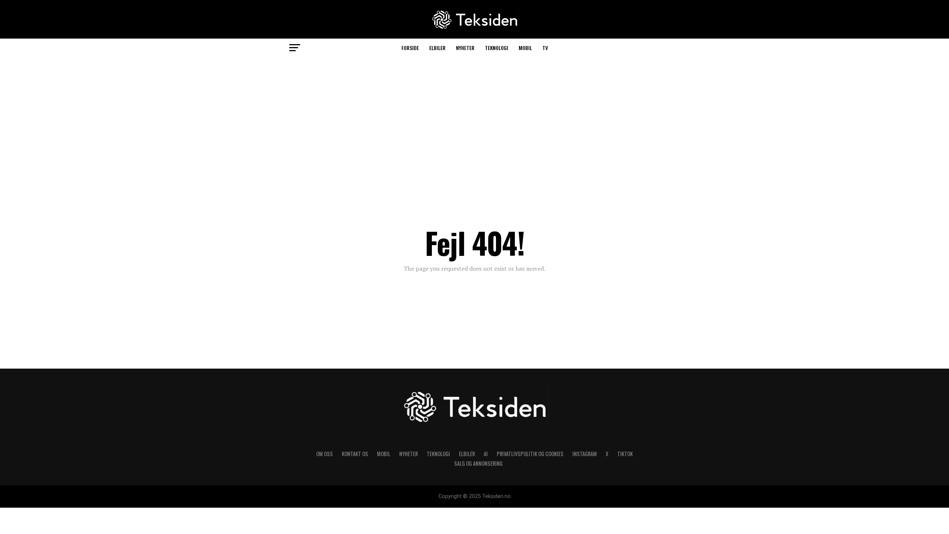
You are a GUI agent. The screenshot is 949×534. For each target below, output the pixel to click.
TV (545, 48)
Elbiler (437, 48)
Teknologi (496, 48)
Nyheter (465, 48)
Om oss (324, 454)
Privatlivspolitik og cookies (530, 454)
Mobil (525, 48)
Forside (410, 48)
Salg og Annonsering (478, 463)
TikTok (625, 454)
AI (486, 454)
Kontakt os (355, 454)
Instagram (584, 454)
